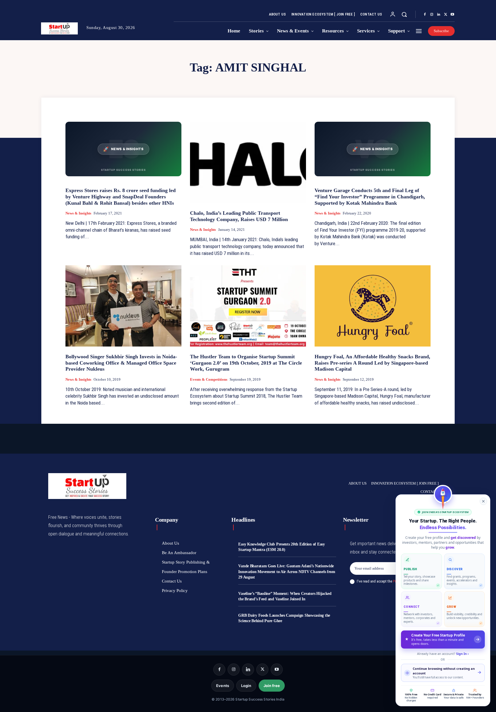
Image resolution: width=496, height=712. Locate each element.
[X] (445, 14)
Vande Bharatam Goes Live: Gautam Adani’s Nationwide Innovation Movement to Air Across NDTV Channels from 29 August (286, 571)
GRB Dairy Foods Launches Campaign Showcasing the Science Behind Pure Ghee (284, 618)
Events (222, 685)
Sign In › (462, 653)
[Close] (483, 501)
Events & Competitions (208, 379)
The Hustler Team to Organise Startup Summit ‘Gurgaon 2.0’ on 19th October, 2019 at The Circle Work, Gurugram (246, 363)
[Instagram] (431, 14)
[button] (404, 14)
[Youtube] (452, 14)
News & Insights (78, 213)
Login (246, 685)
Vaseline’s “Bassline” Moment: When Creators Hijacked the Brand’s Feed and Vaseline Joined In (284, 596)
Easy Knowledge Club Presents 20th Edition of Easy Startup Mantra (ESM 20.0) (281, 547)
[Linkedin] (438, 14)
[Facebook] (424, 14)
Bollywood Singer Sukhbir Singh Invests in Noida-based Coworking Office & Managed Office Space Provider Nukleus (121, 363)
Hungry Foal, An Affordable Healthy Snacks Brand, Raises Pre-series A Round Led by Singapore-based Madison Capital (372, 363)
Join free (272, 685)
